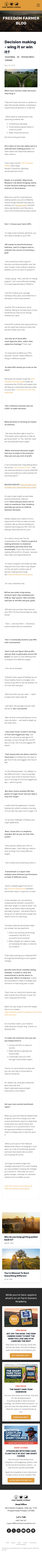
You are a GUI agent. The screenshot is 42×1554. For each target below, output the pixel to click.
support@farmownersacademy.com (21, 1523)
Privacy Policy (33, 1542)
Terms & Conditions (21, 1544)
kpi (18, 57)
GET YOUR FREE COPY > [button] (21, 1355)
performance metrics (27, 57)
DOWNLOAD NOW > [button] (21, 1417)
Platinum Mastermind (16, 888)
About (19, 1542)
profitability (8, 60)
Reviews (13, 1542)
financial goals (21, 205)
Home (7, 1542)
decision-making (10, 57)
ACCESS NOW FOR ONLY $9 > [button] (21, 1480)
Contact (25, 1542)
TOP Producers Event (21, 467)
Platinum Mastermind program (20, 574)
